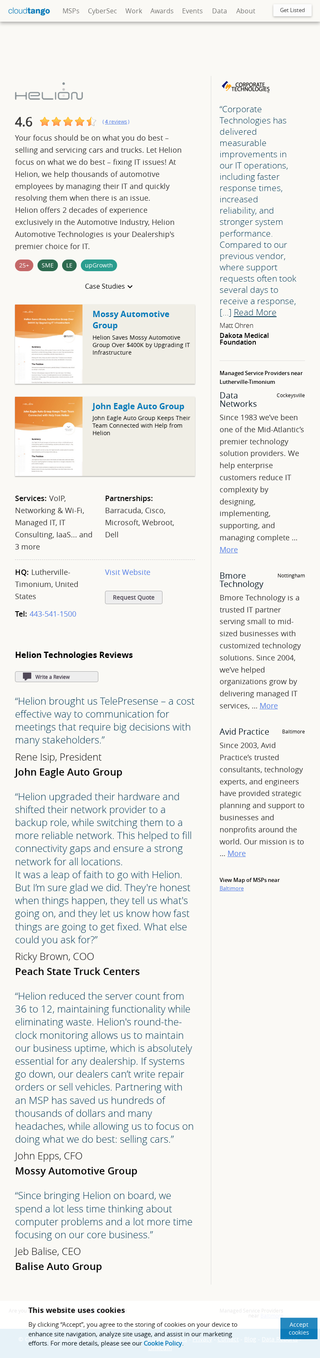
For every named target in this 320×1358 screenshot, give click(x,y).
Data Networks (238, 399)
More (229, 549)
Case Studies (105, 286)
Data (219, 10)
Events (192, 10)
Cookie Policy (163, 1343)
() (116, 121)
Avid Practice (244, 731)
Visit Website (127, 572)
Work (133, 10)
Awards (162, 10)
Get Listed (292, 10)
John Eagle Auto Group (138, 406)
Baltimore (232, 888)
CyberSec (102, 10)
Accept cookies (299, 1328)
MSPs (71, 10)
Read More (255, 312)
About (245, 10)
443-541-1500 (53, 614)
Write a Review (52, 676)
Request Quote (134, 597)
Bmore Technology (241, 580)
